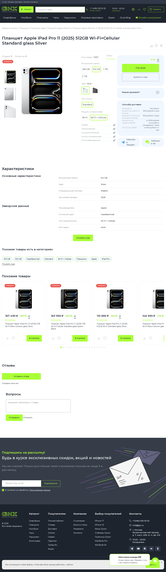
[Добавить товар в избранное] (13, 338)
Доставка (19, 2)
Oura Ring (125, 17)
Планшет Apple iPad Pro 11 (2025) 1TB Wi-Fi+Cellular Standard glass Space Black (68, 326)
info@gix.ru (138, 525)
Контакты (34, 2)
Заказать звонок (95, 10)
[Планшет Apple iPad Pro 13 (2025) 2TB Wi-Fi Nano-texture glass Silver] (23, 299)
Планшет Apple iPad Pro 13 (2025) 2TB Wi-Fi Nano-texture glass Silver (22, 325)
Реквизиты (78, 529)
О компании (79, 521)
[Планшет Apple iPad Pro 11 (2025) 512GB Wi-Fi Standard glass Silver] (115, 299)
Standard (49, 259)
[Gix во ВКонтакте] (151, 548)
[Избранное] (144, 9)
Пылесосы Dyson (103, 537)
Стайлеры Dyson (102, 533)
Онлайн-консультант (150, 17)
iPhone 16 (99, 525)
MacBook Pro (101, 541)
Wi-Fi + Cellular (64, 259)
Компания (80, 513)
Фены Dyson (101, 529)
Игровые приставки (92, 17)
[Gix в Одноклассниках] (157, 548)
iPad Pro (106, 259)
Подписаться (50, 483)
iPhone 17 (99, 521)
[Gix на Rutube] (144, 548)
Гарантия (52, 541)
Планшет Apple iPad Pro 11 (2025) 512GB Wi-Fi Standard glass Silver (112, 325)
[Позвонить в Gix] (87, 9)
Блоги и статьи (80, 525)
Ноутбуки (26, 17)
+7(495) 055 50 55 (141, 521)
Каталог (34, 513)
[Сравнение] (151, 46)
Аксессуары (34, 541)
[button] (61, 347)
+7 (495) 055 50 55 (98, 8)
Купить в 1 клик (140, 77)
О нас (4, 2)
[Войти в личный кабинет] (133, 9)
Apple (94, 259)
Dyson (111, 17)
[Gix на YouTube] (138, 548)
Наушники (70, 17)
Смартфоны (9, 17)
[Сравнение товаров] (139, 9)
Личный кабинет (56, 521)
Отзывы (11, 2)
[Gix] (9, 9)
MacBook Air (100, 545)
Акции (51, 549)
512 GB (7, 259)
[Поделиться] (161, 46)
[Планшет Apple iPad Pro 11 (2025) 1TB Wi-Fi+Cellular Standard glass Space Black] (69, 299)
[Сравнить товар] (7, 338)
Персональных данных (39, 490)
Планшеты (42, 17)
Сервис (51, 537)
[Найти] (82, 10)
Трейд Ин (52, 545)
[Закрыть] (161, 562)
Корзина (157, 9)
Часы (56, 17)
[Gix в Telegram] (131, 548)
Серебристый (33, 259)
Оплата (26, 2)
